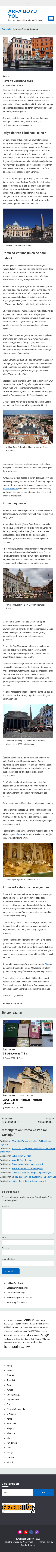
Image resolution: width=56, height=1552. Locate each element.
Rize (18, 1339)
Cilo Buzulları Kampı (16, 1292)
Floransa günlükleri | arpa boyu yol (27, 1164)
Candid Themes (28, 1545)
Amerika (10, 1375)
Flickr (20, 1532)
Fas (30, 1327)
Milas (29, 1335)
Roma (19, 834)
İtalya (8, 1003)
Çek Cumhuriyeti (18, 1342)
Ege (8, 1404)
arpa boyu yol (22, 14)
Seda (21, 85)
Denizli (18, 1327)
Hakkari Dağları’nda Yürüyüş (19, 1297)
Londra (16, 1335)
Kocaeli (44, 1331)
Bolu (12, 1324)
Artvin (38, 1320)
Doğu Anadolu (13, 1399)
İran (40, 1342)
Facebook (31, 1532)
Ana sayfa (6, 29)
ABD (5, 1320)
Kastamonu (34, 1331)
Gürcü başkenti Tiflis (15, 1053)
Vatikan (20, 1003)
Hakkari (45, 1328)
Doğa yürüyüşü (13, 1394)
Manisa (22, 1336)
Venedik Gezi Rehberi (22, 1160)
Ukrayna (38, 1339)
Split (32, 1339)
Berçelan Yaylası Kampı (17, 1288)
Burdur (39, 1324)
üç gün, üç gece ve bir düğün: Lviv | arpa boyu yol (34, 1177)
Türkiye (10, 1452)
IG (37, 1532)
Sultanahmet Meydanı (21, 1156)
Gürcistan (37, 1327)
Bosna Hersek (22, 1324)
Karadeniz (11, 1423)
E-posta (6, 1248)
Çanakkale (8, 1342)
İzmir (29, 1347)
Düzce (25, 1328)
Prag (13, 1339)
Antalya (29, 1320)
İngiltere (34, 1342)
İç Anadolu (11, 1414)
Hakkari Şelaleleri (15, 1283)
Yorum (5, 1206)
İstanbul (11, 1346)
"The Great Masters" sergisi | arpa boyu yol (31, 1172)
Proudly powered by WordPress (19, 1542)
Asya (5, 1049)
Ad (4, 1237)
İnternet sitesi (8, 1259)
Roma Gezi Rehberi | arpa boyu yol (27, 1168)
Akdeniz (10, 1370)
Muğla (45, 1335)
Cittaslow (9, 1327)
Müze (9, 1438)
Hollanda (8, 1331)
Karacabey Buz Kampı (17, 1302)
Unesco (21, 1095)
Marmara (11, 1433)
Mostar (37, 1336)
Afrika (9, 1366)
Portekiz (7, 1339)
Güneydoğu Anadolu (16, 1409)
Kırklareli (8, 1335)
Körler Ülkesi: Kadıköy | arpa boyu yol (29, 1181)
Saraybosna (25, 1339)
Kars (25, 1331)
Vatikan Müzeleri (10, 488)
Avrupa (6, 76)
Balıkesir (7, 1324)
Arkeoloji (11, 1380)
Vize (48, 1339)
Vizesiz (30, 1095)
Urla (44, 1339)
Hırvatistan (17, 1331)
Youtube (25, 1532)
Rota (9, 1447)
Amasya (10, 1320)
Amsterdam (18, 1320)
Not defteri (12, 1443)
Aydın (43, 1320)
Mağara (10, 1428)
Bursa (46, 1324)
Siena (47, 964)
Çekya (27, 1342)
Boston (32, 1324)
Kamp (9, 1419)
